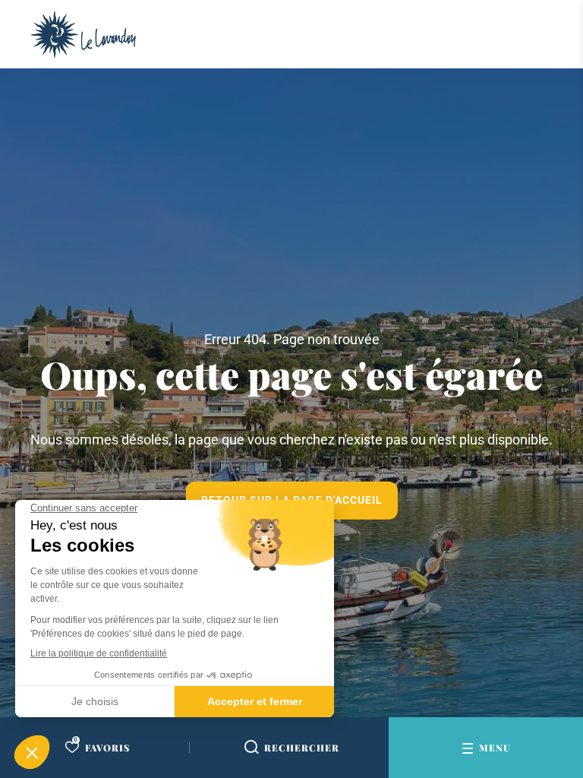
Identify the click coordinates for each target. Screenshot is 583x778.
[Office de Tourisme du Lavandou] (83, 35)
